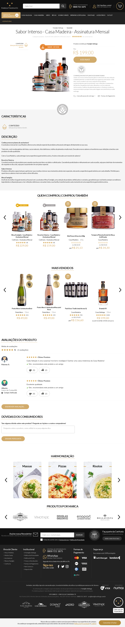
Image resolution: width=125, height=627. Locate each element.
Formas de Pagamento (108, 96)
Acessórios (101, 15)
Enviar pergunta (13, 439)
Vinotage (91, 15)
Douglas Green (62, 517)
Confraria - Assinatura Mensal (81, 69)
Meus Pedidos (9, 552)
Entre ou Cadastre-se (104, 7)
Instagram (67, 566)
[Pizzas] (62, 480)
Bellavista (105, 517)
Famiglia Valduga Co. (9, 5)
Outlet (110, 15)
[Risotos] (97, 480)
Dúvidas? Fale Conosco (54, 558)
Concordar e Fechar (110, 623)
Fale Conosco (28, 566)
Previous (4, 217)
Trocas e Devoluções (31, 561)
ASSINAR (85, 59)
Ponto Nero (19, 312)
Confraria (8, 564)
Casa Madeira (39, 15)
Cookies (93, 624)
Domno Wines (63, 15)
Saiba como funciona (112, 538)
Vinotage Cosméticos (99, 605)
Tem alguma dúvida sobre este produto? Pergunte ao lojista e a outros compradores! (33, 423)
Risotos (98, 480)
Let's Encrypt (100, 557)
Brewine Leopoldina (78, 15)
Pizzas (62, 480)
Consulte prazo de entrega (85, 96)
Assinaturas (7, 21)
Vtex (105, 588)
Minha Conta (9, 555)
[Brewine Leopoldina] (20, 517)
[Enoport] (83, 517)
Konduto (115, 557)
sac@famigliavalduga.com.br (97, 596)
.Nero (48, 15)
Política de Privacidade (77, 540)
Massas (27, 480)
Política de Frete (29, 558)
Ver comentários (87, 37)
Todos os (9, 15)
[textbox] (41, 6)
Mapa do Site (28, 569)
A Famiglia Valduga (30, 552)
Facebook (58, 566)
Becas (54, 15)
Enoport (84, 517)
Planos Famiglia (9, 561)
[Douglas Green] (62, 517)
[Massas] (27, 480)
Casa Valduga (26, 15)
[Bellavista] (104, 517)
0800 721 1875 (79, 7)
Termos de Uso (64, 540)
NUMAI (119, 588)
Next (120, 217)
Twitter (62, 566)
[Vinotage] (41, 517)
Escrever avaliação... (15, 407)
